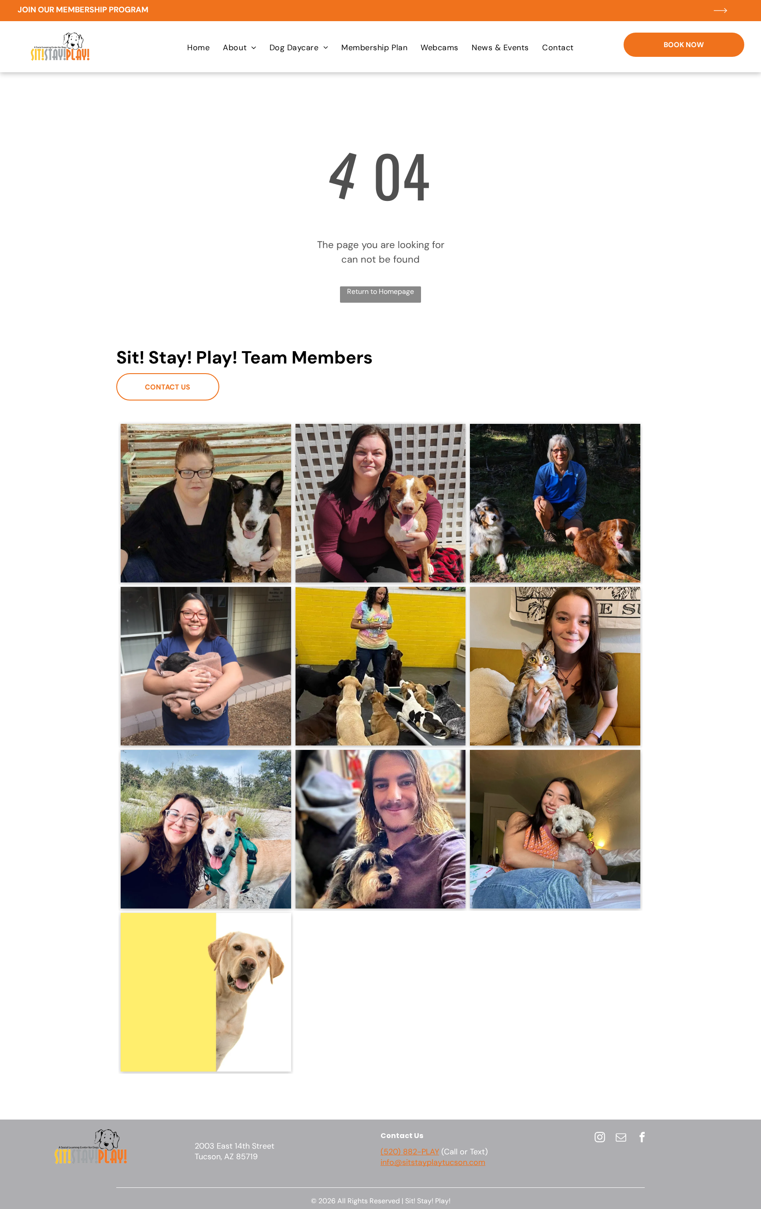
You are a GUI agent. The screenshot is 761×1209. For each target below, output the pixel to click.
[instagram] (600, 1138)
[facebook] (642, 1138)
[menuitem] (198, 48)
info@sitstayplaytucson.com (432, 1162)
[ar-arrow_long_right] (720, 18)
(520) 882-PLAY (409, 1151)
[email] (621, 1138)
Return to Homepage (380, 291)
